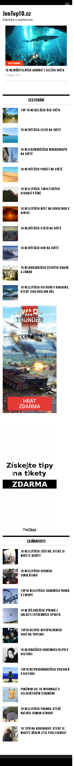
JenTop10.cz (17, 13)
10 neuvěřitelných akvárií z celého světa (34, 70)
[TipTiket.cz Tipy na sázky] (30, 530)
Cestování (14, 63)
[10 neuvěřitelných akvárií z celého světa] (36, 46)
